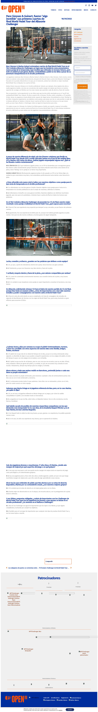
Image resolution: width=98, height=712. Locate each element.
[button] (56, 561)
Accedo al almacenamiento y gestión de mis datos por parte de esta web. (82, 81)
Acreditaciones (55, 698)
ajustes (60, 710)
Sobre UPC (46, 698)
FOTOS (60, 10)
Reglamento (64, 698)
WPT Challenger (78, 32)
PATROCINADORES (77, 10)
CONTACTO (93, 10)
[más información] (69, 1)
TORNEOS (53, 10)
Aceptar (70, 709)
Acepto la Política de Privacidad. (83, 76)
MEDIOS (86, 10)
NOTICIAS (67, 10)
